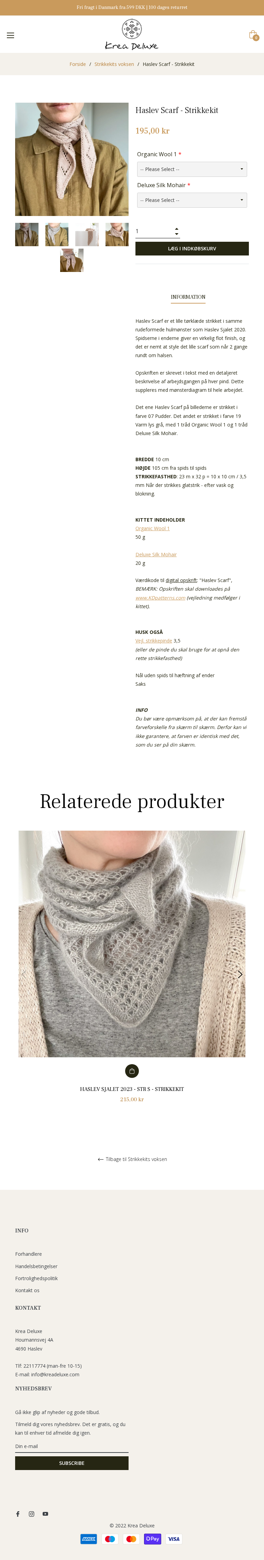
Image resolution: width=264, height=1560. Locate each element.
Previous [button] (24, 974)
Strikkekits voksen (114, 64)
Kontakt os (27, 1290)
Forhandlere (28, 1254)
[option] (132, 975)
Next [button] (240, 974)
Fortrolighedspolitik (36, 1278)
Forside (77, 64)
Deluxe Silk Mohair (161, 185)
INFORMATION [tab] (188, 297)
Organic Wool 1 (157, 154)
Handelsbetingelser (36, 1266)
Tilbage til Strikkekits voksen (135, 1159)
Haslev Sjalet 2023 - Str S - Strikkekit (132, 1089)
